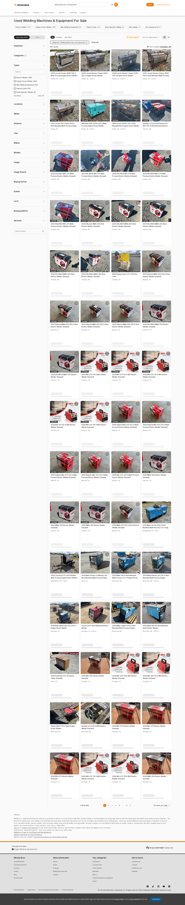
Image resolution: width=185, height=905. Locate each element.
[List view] (168, 37)
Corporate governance (20, 865)
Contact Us (168, 848)
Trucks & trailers (97, 868)
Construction (96, 862)
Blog (15, 875)
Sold (37, 37)
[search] (43, 231)
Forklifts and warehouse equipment (102, 878)
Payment (55, 875)
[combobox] (151, 37)
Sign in (150, 4)
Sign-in (16, 828)
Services (62, 12)
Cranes (94, 881)
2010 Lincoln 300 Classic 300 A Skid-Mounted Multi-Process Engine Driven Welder (64, 125)
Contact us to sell (137, 868)
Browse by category (21, 12)
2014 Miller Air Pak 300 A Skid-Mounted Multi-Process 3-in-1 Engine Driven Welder (156, 527)
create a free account (30, 828)
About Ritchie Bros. (19, 862)
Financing (73, 12)
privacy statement (135, 899)
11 (126, 805)
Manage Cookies (119, 899)
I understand (156, 899)
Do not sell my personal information (49, 890)
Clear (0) (41, 96)
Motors (94, 875)
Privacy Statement (19, 890)
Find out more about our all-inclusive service (50, 837)
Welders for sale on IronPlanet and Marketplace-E (33, 832)
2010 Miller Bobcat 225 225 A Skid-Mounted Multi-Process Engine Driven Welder (156, 577)
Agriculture (95, 871)
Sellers (55, 865)
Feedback (135, 871)
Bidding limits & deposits (60, 871)
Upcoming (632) (22, 37)
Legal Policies (31, 890)
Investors (16, 868)
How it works (49, 12)
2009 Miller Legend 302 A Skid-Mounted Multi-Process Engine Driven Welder (124, 628)
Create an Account (163, 4)
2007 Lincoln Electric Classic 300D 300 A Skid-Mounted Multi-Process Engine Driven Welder (156, 75)
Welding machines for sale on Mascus (28, 835)
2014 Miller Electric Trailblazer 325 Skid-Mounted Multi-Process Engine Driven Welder (94, 577)
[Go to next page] (130, 805)
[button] (23, 27)
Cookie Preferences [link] (67, 890)
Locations (83, 12)
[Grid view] (164, 37)
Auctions (36, 12)
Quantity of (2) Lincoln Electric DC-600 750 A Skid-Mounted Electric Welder (155, 125)
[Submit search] (116, 5)
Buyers (55, 862)
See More (17, 96)
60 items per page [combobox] (160, 805)
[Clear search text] (112, 4)
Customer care (136, 862)
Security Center (18, 878)
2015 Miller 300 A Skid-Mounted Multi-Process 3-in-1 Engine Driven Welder (125, 577)
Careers (16, 871)
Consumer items (97, 865)
